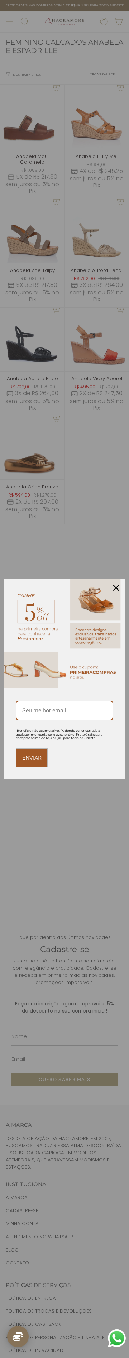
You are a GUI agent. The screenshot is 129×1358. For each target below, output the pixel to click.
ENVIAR (32, 758)
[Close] (116, 587)
